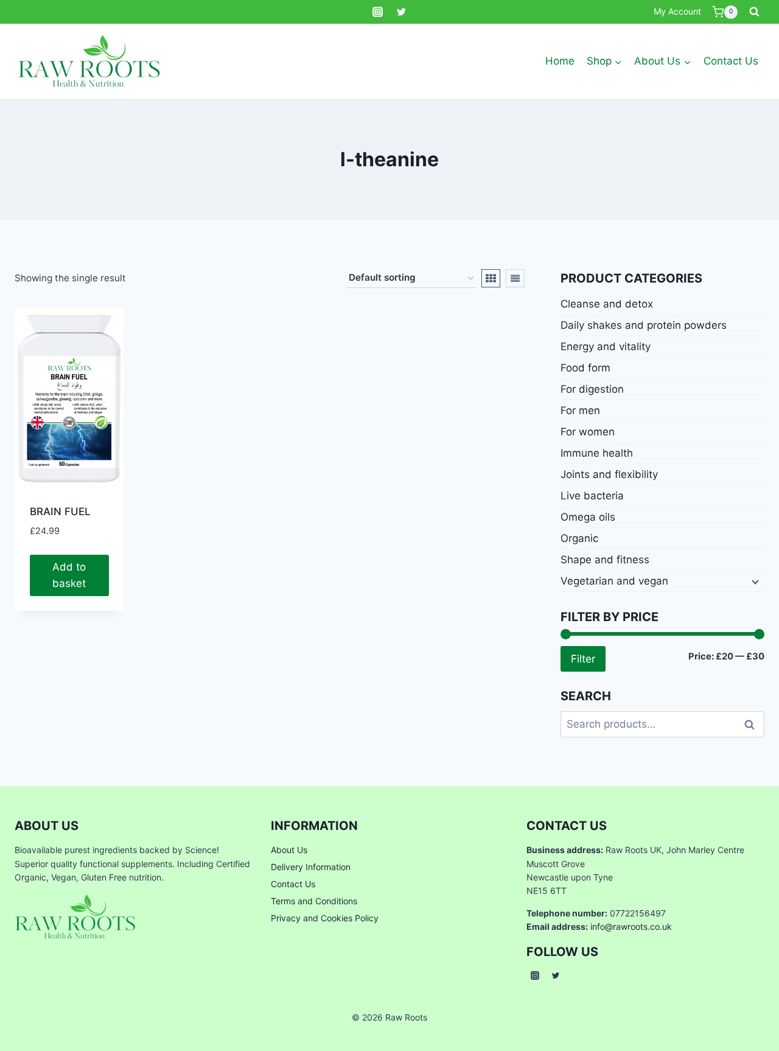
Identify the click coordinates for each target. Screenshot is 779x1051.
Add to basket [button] (69, 575)
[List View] (515, 278)
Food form (585, 368)
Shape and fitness (605, 560)
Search (752, 724)
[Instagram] (377, 12)
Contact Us (731, 61)
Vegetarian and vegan (614, 581)
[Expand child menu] (754, 581)
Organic (579, 538)
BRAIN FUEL (60, 511)
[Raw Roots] (89, 61)
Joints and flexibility (609, 474)
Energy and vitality (606, 346)
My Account (677, 11)
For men (580, 410)
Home (560, 61)
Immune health (597, 453)
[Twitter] (401, 12)
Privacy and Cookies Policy (325, 918)
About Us (289, 850)
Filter (583, 658)
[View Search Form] (754, 12)
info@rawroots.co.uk (631, 926)
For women (588, 432)
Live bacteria (592, 496)
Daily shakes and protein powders (644, 325)
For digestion (592, 389)
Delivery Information (311, 867)
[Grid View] (490, 278)
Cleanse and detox (607, 304)
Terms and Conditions (314, 901)
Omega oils (588, 517)
